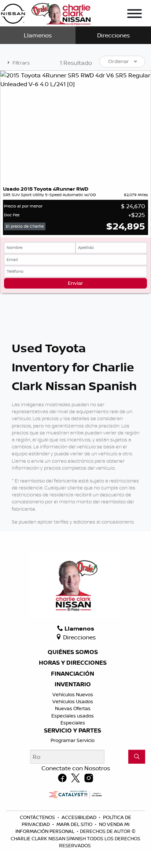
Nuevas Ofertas (73, 708)
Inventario (73, 684)
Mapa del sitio (74, 824)
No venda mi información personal (72, 827)
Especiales (72, 722)
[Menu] (134, 15)
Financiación (72, 674)
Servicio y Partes (72, 730)
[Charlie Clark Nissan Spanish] (45, 12)
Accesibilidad (79, 817)
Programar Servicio (73, 740)
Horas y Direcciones (73, 663)
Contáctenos (38, 817)
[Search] (136, 757)
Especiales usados (72, 715)
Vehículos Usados (72, 701)
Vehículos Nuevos (72, 694)
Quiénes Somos (73, 652)
